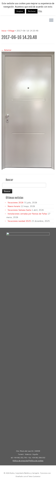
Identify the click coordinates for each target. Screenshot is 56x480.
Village (11, 30)
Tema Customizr (34, 476)
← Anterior (6, 50)
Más (40, 11)
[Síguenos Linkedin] (5, 21)
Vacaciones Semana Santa (19, 210)
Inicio (3, 30)
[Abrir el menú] (51, 20)
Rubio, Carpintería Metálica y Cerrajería (24, 473)
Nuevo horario (14, 206)
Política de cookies (36, 461)
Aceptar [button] (19, 11)
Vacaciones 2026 (16, 202)
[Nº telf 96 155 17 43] (8, 21)
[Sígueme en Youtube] (3, 21)
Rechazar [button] (32, 11)
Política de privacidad (21, 461)
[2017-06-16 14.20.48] (28, 110)
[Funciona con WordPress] (52, 473)
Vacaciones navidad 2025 (19, 221)
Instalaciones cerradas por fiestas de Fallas (27, 213)
